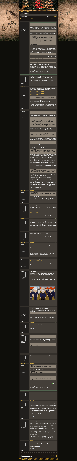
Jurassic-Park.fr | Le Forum (27, 11)
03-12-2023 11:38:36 (32, 306)
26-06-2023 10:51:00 (32, 231)
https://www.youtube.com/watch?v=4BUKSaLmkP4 (36, 260)
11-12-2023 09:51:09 (32, 400)
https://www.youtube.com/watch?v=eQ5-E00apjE (35, 78)
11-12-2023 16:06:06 (32, 419)
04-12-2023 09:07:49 (32, 322)
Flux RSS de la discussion (54, 455)
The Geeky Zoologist (24, 75)
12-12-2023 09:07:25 (32, 440)
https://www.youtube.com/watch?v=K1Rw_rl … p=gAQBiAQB (37, 94)
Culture (25, 18)
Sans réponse (55, 16)
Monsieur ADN (23, 21)
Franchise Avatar (30, 18)
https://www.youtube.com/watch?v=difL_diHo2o (35, 212)
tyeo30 (22, 391)
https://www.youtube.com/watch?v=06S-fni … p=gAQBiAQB (37, 93)
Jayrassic (22, 218)
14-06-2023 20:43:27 (32, 190)
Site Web (22, 408)
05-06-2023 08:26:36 (32, 21)
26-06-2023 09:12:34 (32, 218)
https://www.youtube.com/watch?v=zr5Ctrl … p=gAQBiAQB (37, 91)
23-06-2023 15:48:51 (32, 203)
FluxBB (56, 456)
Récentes (52, 16)
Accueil (21, 18)
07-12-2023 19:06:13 (32, 363)
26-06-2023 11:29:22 (32, 242)
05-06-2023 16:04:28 (32, 86)
